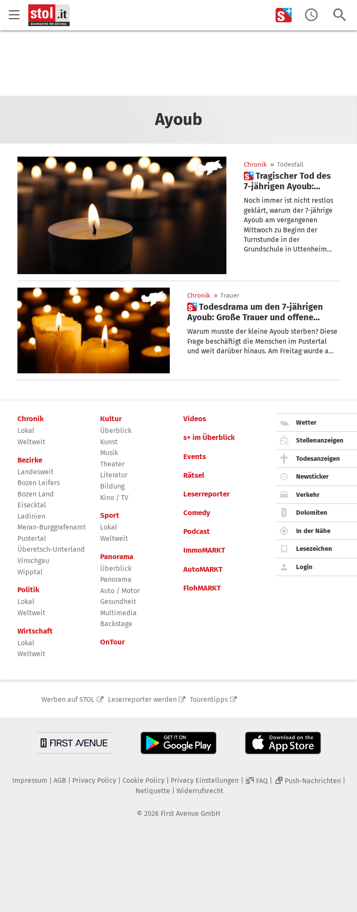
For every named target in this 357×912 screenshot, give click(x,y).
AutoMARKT (202, 569)
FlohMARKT (202, 588)
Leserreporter (206, 494)
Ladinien (31, 516)
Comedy (196, 513)
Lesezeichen (314, 549)
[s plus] (284, 15)
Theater (112, 464)
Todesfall (290, 164)
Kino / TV (114, 497)
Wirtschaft (35, 631)
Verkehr (308, 495)
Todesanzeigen (318, 459)
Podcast (196, 531)
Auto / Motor (120, 591)
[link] (292, 181)
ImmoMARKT (204, 550)
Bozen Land (35, 494)
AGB (60, 780)
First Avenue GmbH (190, 813)
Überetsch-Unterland (51, 549)
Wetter (306, 422)
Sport (109, 515)
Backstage (116, 624)
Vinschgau (33, 561)
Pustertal (31, 538)
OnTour (112, 642)
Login (304, 567)
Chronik (255, 164)
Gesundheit (118, 601)
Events (194, 457)
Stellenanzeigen (320, 440)
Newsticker (312, 476)
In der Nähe (313, 531)
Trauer (229, 295)
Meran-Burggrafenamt (51, 527)
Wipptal (30, 572)
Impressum (29, 780)
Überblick (115, 430)
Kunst (109, 442)
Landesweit (35, 472)
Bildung (112, 486)
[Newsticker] (311, 15)
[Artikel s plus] (121, 215)
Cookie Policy (143, 780)
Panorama (116, 557)
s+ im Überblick (209, 437)
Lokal (25, 430)
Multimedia (118, 613)
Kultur (111, 419)
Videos (194, 419)
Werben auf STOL (67, 699)
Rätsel (193, 475)
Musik (109, 453)
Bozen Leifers (38, 483)
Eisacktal (31, 505)
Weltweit (31, 442)
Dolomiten (311, 512)
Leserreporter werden (142, 699)
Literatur (114, 475)
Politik (28, 590)
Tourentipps (209, 699)
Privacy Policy (94, 780)
